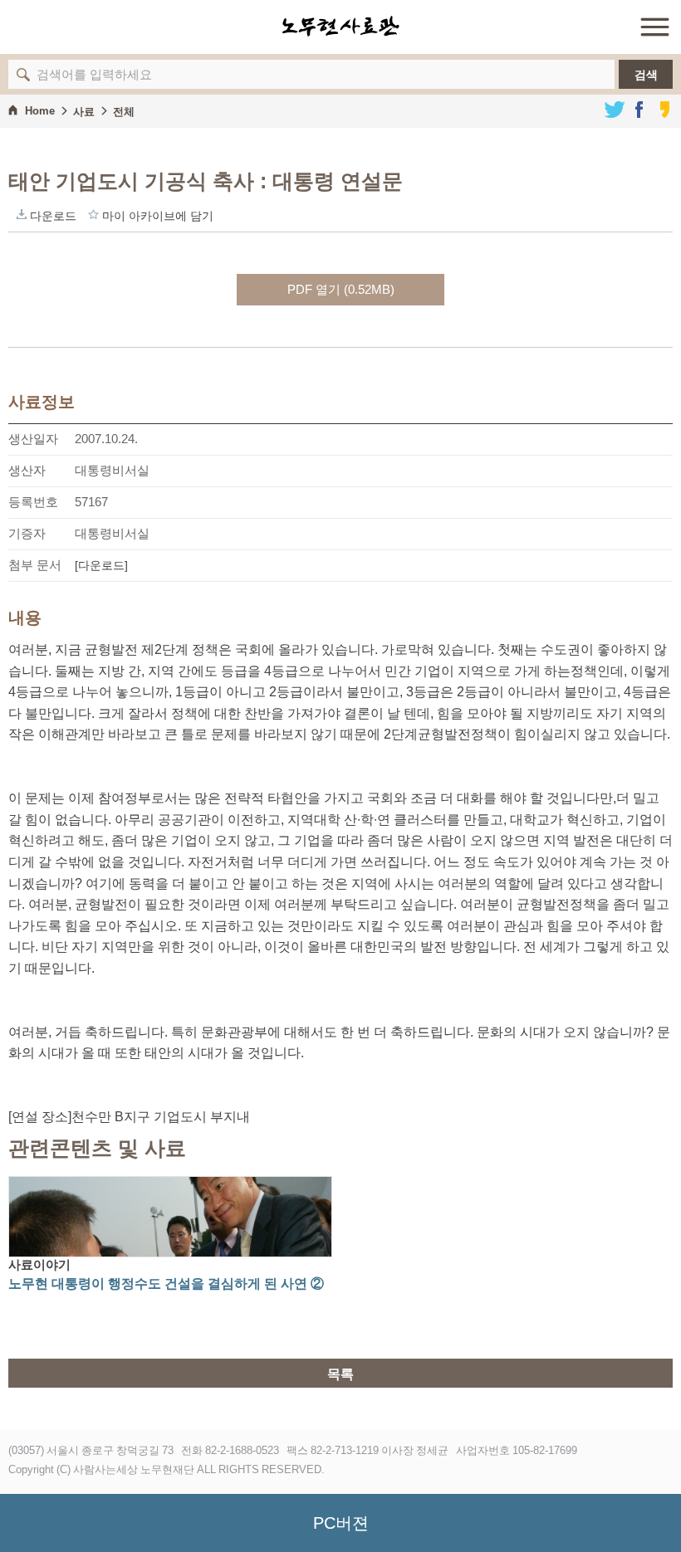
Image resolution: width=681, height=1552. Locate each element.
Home (40, 111)
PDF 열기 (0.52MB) (340, 289)
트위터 (614, 109)
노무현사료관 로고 (340, 26)
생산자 (27, 470)
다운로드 (22, 214)
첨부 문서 (34, 565)
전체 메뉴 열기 (654, 26)
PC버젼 (341, 1523)
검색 (646, 74)
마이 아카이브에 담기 (93, 214)
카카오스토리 (664, 109)
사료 (84, 111)
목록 (340, 1374)
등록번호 (33, 502)
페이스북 (639, 109)
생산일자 (33, 439)
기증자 (27, 533)
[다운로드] (101, 565)
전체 (124, 111)
